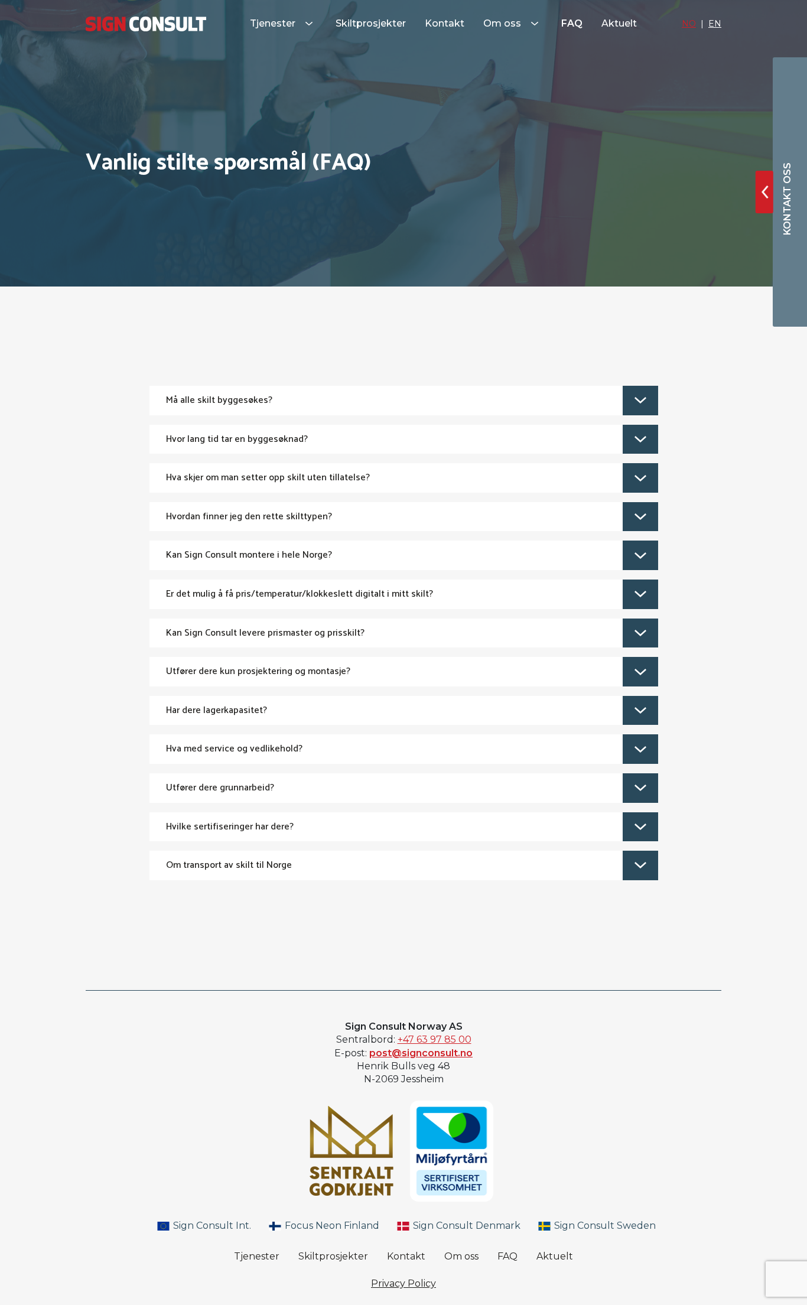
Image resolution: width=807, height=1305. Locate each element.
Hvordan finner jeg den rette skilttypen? (249, 517)
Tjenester (274, 23)
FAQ (572, 23)
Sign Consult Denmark (465, 1225)
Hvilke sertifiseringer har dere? (230, 827)
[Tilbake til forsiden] (146, 24)
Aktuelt (619, 23)
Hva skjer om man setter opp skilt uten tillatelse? (268, 478)
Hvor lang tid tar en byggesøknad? (237, 439)
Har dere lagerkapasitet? (216, 710)
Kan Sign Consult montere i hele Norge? (249, 555)
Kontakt (444, 23)
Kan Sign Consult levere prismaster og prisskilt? (265, 633)
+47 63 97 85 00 (434, 1039)
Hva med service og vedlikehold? (234, 749)
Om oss (503, 23)
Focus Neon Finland (330, 1225)
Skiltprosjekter (371, 23)
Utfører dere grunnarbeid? (220, 788)
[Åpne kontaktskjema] (764, 192)
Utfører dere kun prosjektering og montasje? (258, 671)
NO (689, 23)
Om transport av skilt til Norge (229, 865)
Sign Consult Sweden (604, 1225)
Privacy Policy (403, 1283)
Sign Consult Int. (211, 1225)
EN (714, 23)
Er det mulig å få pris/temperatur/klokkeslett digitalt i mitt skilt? (299, 594)
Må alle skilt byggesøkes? (219, 400)
